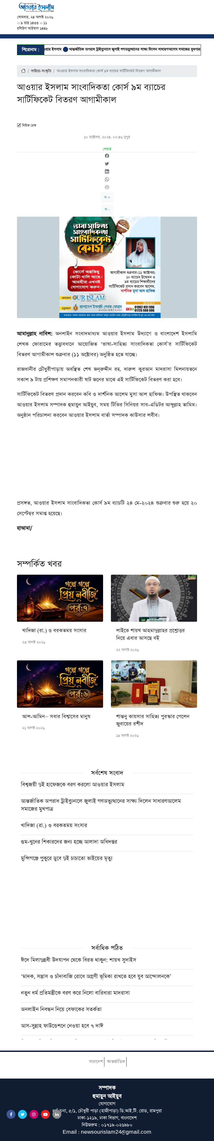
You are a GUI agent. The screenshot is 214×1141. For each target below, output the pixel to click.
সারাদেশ (96, 1062)
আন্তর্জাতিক (116, 1062)
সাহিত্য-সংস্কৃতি (41, 71)
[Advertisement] (107, 461)
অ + (107, 197)
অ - (107, 209)
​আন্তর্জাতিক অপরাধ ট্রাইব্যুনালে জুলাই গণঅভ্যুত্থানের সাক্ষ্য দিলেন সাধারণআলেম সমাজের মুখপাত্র (122, 49)
